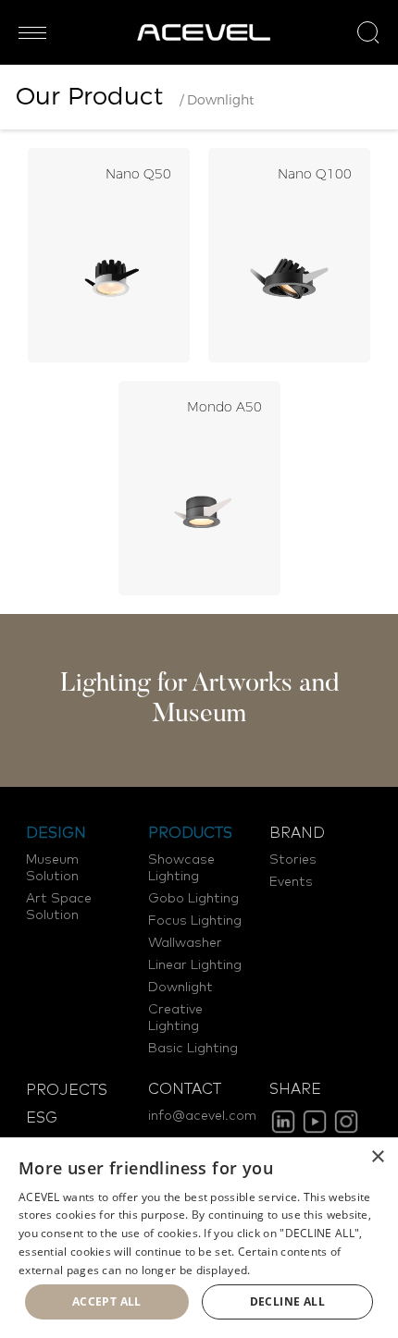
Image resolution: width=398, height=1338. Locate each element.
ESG (41, 1118)
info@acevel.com (202, 1116)
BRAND (297, 833)
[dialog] (199, 1237)
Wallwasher (185, 943)
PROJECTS (66, 1090)
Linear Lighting (195, 965)
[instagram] (346, 1121)
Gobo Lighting (193, 898)
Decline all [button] (287, 1301)
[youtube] (315, 1121)
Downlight (180, 987)
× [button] (377, 1157)
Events (291, 882)
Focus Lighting (195, 921)
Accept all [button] (107, 1301)
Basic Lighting (193, 1048)
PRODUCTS (190, 833)
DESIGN (56, 833)
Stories (293, 859)
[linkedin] (283, 1121)
